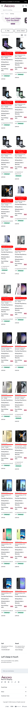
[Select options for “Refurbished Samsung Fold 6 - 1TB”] (18, 244)
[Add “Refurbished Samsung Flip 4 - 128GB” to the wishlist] (24, 48)
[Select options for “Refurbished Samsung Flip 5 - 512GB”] (4, 146)
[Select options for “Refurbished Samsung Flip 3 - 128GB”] (4, 48)
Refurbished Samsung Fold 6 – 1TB (20, 252)
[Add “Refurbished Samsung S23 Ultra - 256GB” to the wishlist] (24, 342)
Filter (8, 30)
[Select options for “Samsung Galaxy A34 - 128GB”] (18, 539)
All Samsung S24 (4, 394)
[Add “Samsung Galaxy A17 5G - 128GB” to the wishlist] (24, 490)
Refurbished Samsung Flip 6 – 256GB (20, 155)
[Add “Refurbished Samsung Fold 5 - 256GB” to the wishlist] (24, 193)
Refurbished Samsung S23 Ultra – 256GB (20, 348)
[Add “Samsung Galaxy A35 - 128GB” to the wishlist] (10, 588)
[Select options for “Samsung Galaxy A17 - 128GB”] (4, 490)
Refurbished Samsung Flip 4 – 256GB (6, 106)
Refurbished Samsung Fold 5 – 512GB (6, 249)
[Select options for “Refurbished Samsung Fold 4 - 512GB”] (4, 195)
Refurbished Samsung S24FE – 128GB (6, 446)
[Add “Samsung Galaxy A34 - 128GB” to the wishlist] (24, 539)
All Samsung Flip (4, 51)
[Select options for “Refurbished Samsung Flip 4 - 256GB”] (4, 97)
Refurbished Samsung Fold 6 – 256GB (6, 302)
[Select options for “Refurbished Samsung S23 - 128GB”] (18, 293)
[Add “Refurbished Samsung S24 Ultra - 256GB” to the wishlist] (24, 391)
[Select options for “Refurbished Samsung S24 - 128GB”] (4, 391)
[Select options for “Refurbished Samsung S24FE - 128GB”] (4, 440)
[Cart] (26, 6)
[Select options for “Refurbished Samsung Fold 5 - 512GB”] (4, 242)
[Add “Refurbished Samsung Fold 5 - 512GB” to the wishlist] (10, 242)
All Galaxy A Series (4, 492)
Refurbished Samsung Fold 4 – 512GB (6, 204)
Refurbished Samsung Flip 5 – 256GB (20, 104)
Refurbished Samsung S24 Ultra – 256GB (20, 397)
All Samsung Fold (4, 198)
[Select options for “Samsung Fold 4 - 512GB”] (18, 440)
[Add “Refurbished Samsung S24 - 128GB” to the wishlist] (10, 391)
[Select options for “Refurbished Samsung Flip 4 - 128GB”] (18, 48)
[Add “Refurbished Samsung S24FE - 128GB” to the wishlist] (10, 440)
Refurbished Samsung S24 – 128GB (6, 397)
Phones (6, 13)
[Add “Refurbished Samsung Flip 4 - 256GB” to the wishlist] (10, 97)
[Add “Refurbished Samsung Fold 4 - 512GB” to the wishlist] (10, 195)
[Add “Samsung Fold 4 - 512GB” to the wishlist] (24, 440)
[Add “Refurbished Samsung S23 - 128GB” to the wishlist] (24, 293)
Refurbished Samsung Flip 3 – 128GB (6, 57)
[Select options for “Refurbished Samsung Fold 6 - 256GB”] (4, 293)
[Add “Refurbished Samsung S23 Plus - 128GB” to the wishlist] (10, 342)
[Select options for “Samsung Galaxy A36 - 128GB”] (18, 588)
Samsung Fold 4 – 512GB (20, 446)
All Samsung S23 (18, 296)
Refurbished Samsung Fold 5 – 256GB (20, 202)
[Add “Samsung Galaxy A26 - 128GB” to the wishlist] (10, 539)
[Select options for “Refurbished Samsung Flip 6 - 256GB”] (18, 146)
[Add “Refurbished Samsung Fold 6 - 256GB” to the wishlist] (10, 293)
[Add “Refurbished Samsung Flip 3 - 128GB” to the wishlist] (10, 48)
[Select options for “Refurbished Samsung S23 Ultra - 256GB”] (18, 342)
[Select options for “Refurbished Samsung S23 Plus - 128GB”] (4, 342)
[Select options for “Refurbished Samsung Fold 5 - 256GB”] (18, 193)
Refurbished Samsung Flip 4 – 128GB (20, 55)
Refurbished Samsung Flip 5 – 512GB (6, 155)
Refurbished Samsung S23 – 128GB (20, 301)
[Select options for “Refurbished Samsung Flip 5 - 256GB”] (18, 97)
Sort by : (21, 30)
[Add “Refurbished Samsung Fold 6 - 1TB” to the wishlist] (24, 244)
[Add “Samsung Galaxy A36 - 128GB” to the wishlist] (24, 588)
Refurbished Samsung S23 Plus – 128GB (6, 348)
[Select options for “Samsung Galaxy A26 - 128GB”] (4, 539)
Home (2, 13)
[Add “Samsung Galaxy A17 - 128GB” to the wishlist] (10, 490)
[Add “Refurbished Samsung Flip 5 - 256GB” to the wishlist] (24, 97)
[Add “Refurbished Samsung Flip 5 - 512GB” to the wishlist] (10, 146)
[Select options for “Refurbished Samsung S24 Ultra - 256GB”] (18, 391)
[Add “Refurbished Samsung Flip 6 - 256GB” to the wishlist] (24, 146)
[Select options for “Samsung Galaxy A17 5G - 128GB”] (18, 490)
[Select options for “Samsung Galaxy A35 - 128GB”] (4, 588)
